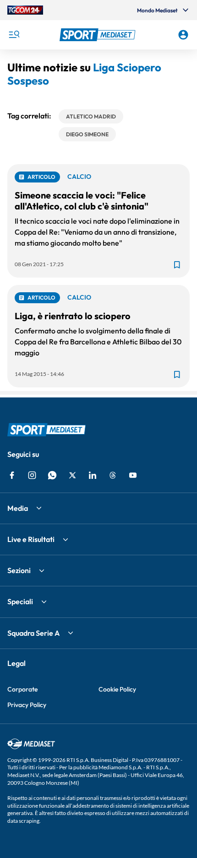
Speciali (20, 601)
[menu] (13, 34)
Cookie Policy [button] (117, 689)
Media (17, 508)
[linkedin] (92, 475)
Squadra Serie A (33, 633)
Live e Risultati (31, 539)
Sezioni (19, 570)
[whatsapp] (52, 475)
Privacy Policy (26, 705)
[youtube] (132, 475)
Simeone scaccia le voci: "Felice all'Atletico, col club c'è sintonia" (81, 200)
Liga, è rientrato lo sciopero (73, 316)
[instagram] (32, 475)
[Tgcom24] (25, 10)
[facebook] (11, 475)
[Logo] (99, 34)
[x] (72, 475)
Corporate (22, 689)
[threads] (112, 475)
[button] (99, 34)
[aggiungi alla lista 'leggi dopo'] (176, 264)
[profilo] (183, 34)
